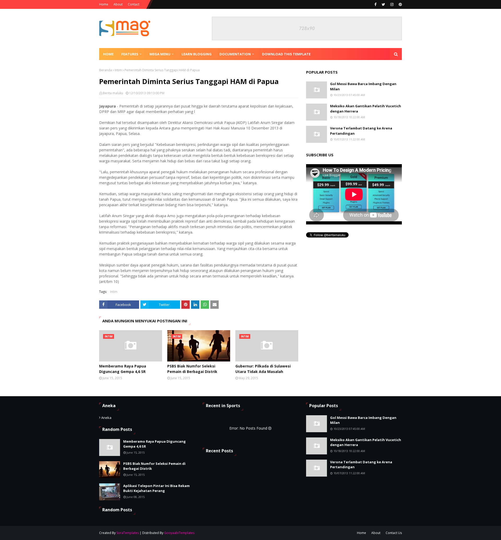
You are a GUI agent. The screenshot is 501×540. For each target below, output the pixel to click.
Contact (133, 4)
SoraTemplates (127, 533)
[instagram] (392, 4)
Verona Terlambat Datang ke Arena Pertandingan (361, 131)
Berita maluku (113, 93)
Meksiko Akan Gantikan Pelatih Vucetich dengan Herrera (365, 109)
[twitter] (383, 4)
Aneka (106, 417)
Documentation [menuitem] (235, 54)
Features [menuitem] (129, 54)
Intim (118, 70)
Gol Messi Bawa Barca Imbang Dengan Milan (363, 86)
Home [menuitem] (108, 54)
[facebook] (375, 4)
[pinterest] (399, 4)
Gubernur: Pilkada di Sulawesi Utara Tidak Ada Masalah (263, 369)
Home (103, 4)
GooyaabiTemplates (179, 533)
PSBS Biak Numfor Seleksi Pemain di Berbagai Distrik (192, 369)
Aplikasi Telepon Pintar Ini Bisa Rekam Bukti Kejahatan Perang (156, 488)
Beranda (105, 70)
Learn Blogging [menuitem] (197, 54)
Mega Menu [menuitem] (160, 54)
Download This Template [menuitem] (286, 54)
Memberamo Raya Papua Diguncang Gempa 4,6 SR (122, 369)
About (118, 4)
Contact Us (394, 533)
